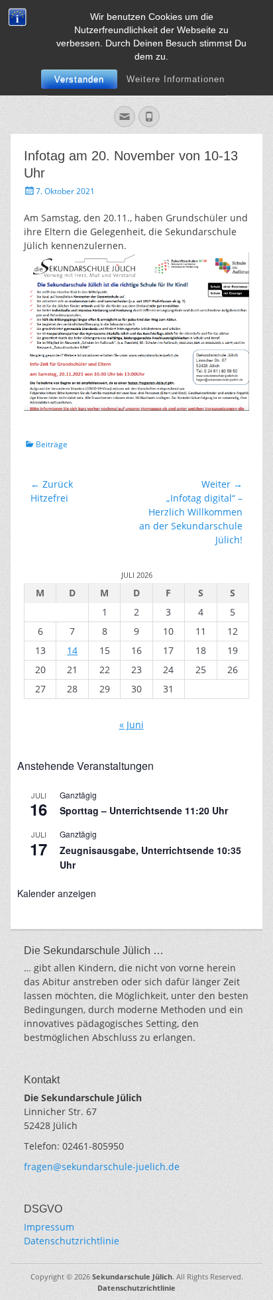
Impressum (49, 1226)
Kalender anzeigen (56, 893)
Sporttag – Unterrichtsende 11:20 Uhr (144, 810)
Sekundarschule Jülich (132, 1276)
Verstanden (79, 79)
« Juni (131, 724)
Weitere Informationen (176, 79)
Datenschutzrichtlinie (71, 1240)
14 (72, 650)
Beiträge (52, 444)
